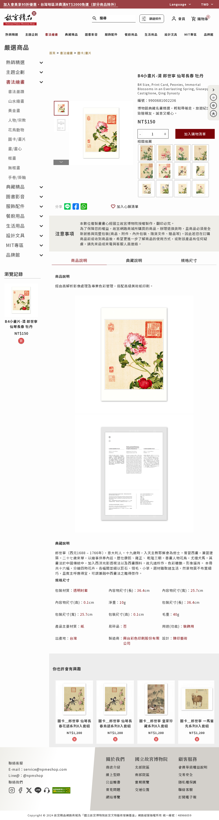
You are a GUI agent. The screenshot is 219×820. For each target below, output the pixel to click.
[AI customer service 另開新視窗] (47, 792)
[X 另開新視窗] (29, 792)
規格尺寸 (189, 260)
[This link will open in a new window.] (76, 206)
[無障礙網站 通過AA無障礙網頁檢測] (61, 792)
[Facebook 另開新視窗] (20, 792)
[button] (213, 90)
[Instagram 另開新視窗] (12, 792)
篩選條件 (155, 18)
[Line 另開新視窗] (37, 792)
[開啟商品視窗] (146, 153)
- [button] (140, 134)
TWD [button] (205, 4)
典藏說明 (134, 260)
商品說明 (79, 260)
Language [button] (178, 4)
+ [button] (165, 134)
